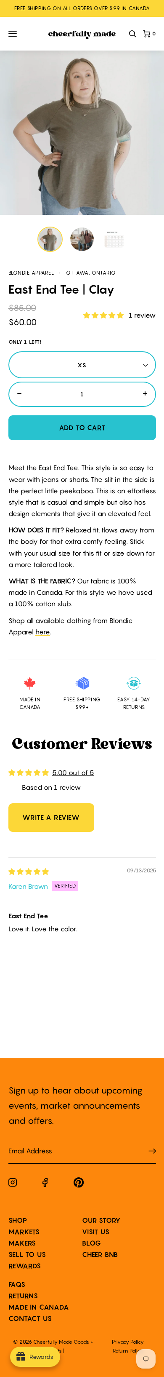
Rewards (25, 1266)
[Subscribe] (152, 1151)
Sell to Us (27, 1254)
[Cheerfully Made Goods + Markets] (82, 35)
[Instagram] (12, 1184)
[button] (104, 315)
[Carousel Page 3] (114, 239)
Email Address (25, 1142)
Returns (23, 1295)
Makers (22, 1243)
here (42, 632)
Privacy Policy (128, 1342)
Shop (17, 1220)
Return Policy (128, 1351)
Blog (91, 1243)
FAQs (17, 1284)
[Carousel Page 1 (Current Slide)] (50, 239)
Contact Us (30, 1318)
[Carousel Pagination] (82, 239)
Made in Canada (38, 1307)
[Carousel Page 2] (82, 239)
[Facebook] (45, 1184)
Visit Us (95, 1231)
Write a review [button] (50, 817)
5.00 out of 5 (73, 772)
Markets (24, 1231)
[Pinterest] (79, 1184)
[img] (28, 871)
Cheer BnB (100, 1254)
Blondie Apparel (31, 273)
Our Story (101, 1220)
